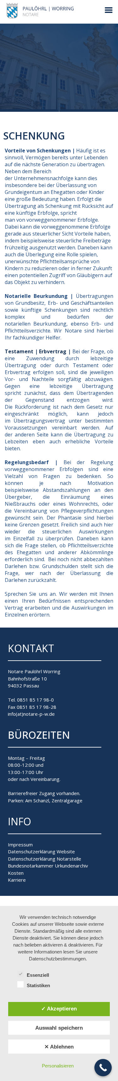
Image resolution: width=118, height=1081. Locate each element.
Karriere (17, 880)
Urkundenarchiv (71, 865)
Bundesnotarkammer (30, 865)
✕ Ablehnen (59, 1047)
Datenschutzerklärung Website (41, 851)
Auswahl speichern (59, 1028)
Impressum (20, 844)
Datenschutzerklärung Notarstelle (44, 859)
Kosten (16, 873)
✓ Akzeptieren (59, 1008)
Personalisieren (58, 1065)
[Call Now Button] (103, 1067)
